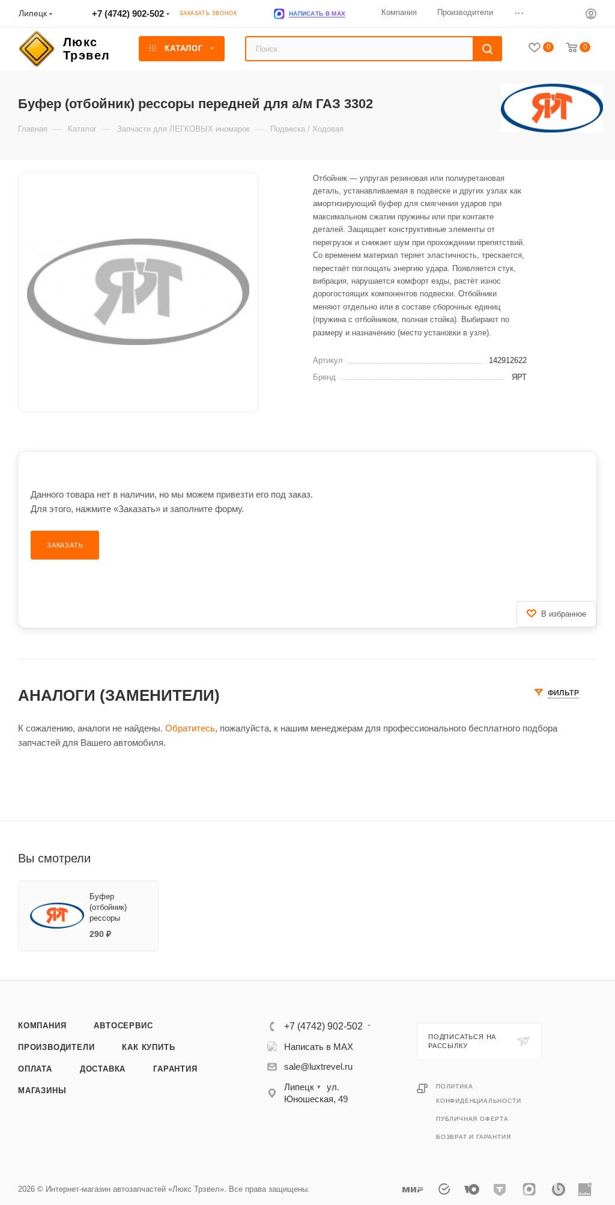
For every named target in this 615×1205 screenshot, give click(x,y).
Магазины (42, 1090)
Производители (56, 1047)
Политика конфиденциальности (478, 1093)
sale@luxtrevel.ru (318, 1066)
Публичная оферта (472, 1118)
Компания (42, 1025)
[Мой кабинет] (591, 15)
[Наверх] (557, 934)
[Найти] (487, 48)
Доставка (103, 1068)
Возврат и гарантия (473, 1136)
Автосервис (123, 1025)
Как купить (148, 1047)
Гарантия (175, 1068)
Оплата (35, 1068)
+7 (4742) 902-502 (128, 13)
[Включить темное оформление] (568, 13)
